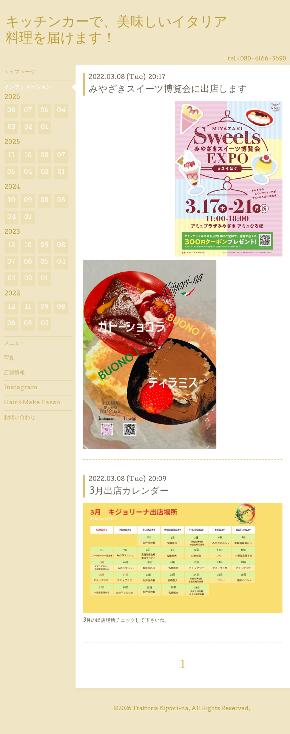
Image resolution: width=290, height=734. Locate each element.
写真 (9, 358)
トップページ (19, 73)
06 (44, 111)
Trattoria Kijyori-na (160, 709)
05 (11, 172)
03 (11, 127)
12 (11, 246)
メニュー (14, 344)
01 (44, 127)
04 (61, 111)
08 (11, 111)
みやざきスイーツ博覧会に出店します (168, 90)
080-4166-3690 (263, 59)
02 (28, 127)
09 (28, 201)
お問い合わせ (19, 418)
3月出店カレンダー (129, 492)
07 (28, 111)
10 (28, 156)
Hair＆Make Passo (32, 403)
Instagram (20, 388)
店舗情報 (14, 373)
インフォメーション (27, 88)
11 (11, 156)
